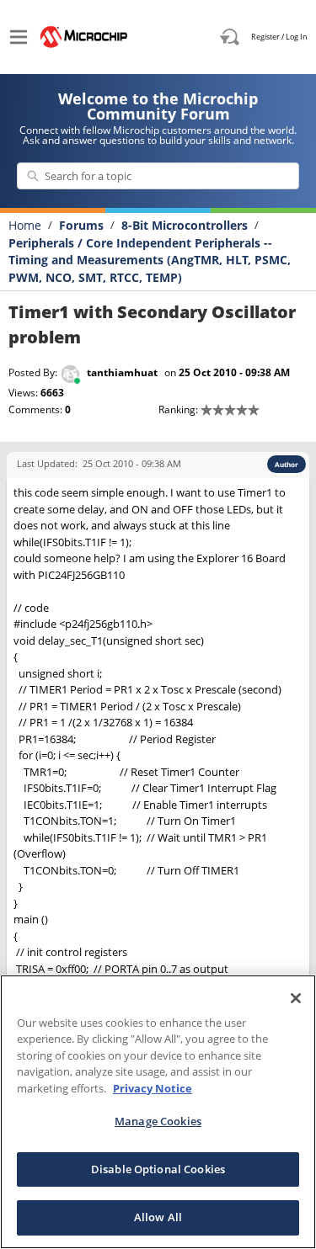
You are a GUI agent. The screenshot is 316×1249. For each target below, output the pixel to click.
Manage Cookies (158, 1121)
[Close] (295, 998)
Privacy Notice (152, 1088)
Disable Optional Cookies (158, 1169)
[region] (158, 1112)
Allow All (158, 1217)
